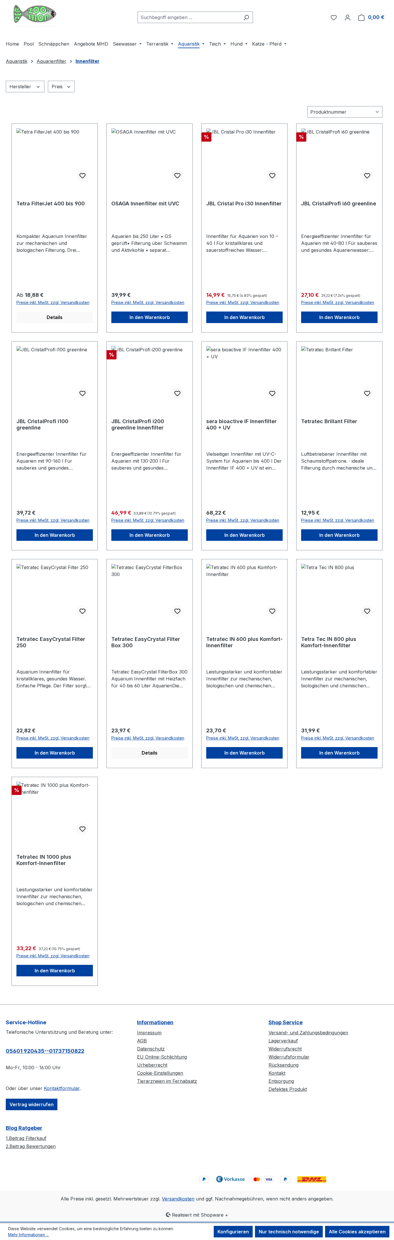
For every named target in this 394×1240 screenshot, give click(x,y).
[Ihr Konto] (347, 17)
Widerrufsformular (289, 1057)
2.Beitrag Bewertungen (31, 1146)
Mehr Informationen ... (28, 1234)
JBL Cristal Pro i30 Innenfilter (244, 203)
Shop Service (286, 1022)
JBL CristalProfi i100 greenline (42, 424)
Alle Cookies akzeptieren (357, 1232)
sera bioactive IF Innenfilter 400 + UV (241, 424)
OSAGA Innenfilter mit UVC (145, 203)
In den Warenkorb (150, 317)
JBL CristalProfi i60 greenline (338, 203)
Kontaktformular (62, 1088)
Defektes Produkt (288, 1089)
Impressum (149, 1032)
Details (55, 317)
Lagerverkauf (283, 1041)
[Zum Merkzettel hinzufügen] (82, 175)
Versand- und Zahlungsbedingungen (308, 1032)
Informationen (155, 1022)
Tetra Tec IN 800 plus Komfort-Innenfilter (328, 642)
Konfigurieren (233, 1232)
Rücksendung (284, 1065)
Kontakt (277, 1073)
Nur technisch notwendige (289, 1232)
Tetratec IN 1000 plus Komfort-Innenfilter (43, 860)
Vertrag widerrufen (32, 1104)
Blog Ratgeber (24, 1128)
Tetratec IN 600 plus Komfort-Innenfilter (244, 642)
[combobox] (189, 17)
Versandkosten (178, 1199)
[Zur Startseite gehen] (34, 16)
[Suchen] (246, 17)
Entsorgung (281, 1081)
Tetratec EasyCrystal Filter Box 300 (145, 642)
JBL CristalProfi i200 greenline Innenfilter (137, 424)
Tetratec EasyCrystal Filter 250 (50, 642)
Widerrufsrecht (285, 1049)
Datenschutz (151, 1049)
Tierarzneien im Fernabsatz (167, 1081)
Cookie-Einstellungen (160, 1073)
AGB (142, 1041)
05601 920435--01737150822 (45, 1051)
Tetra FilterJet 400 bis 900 (50, 203)
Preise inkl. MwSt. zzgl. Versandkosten (52, 302)
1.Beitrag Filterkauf (26, 1138)
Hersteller (21, 86)
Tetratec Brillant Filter (329, 421)
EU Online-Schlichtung (162, 1057)
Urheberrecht (152, 1065)
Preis (58, 86)
